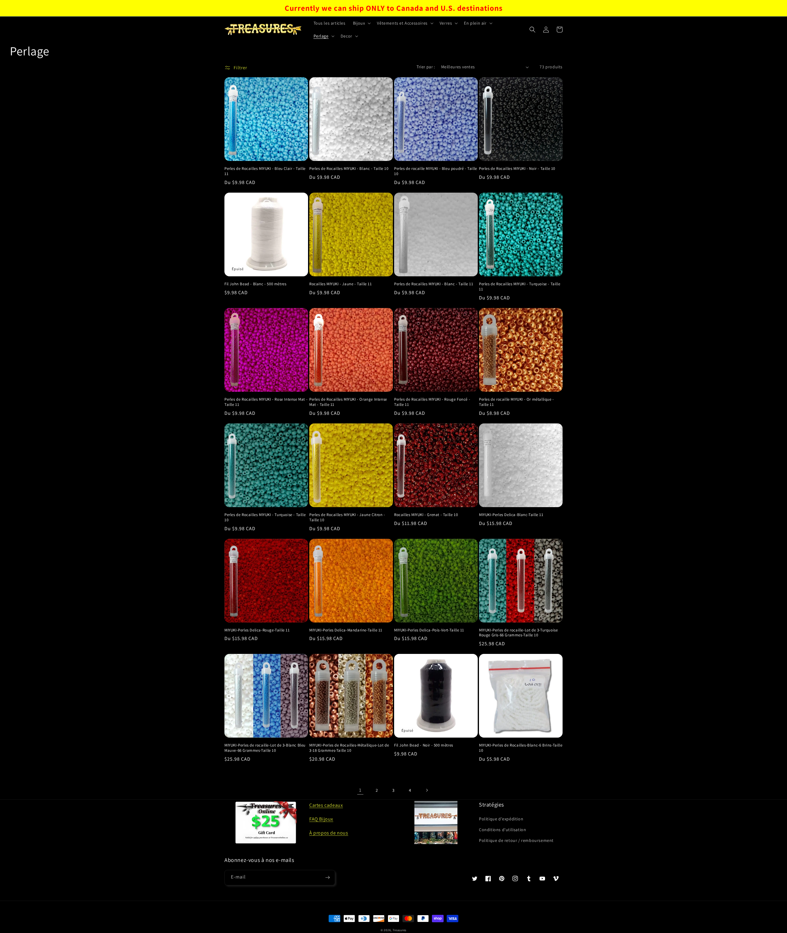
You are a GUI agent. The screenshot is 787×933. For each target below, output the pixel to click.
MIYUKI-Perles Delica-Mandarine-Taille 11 (345, 630)
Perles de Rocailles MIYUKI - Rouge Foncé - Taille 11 (432, 402)
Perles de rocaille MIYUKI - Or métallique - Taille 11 (516, 402)
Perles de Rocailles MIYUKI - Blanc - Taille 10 (349, 168)
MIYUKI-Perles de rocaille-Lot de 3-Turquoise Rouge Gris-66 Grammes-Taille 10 (518, 633)
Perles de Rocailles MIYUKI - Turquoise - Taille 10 (265, 517)
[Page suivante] (426, 790)
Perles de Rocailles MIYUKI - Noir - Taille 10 (517, 168)
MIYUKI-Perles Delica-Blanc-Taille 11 (511, 514)
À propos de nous (328, 833)
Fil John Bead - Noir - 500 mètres (423, 745)
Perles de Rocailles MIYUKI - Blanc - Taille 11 (433, 284)
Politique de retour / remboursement (516, 840)
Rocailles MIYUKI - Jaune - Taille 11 (340, 284)
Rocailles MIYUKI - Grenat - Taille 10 (426, 514)
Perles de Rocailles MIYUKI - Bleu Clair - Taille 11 (265, 171)
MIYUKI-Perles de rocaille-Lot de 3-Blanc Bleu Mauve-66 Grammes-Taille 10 (265, 748)
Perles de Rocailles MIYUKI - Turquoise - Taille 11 (519, 287)
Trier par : (426, 67)
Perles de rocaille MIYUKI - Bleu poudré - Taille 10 (435, 171)
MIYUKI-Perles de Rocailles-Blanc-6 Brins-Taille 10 (520, 748)
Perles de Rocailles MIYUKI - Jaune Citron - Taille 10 (347, 517)
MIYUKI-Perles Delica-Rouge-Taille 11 (257, 630)
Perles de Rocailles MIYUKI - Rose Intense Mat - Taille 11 (265, 402)
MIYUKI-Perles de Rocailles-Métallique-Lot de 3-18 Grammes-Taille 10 (349, 748)
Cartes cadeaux (326, 805)
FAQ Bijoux (321, 819)
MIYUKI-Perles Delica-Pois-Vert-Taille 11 (429, 630)
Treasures (399, 930)
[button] (361, 23)
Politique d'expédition (501, 819)
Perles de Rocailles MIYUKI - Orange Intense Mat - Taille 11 (348, 402)
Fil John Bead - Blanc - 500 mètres (255, 284)
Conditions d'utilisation (502, 829)
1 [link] (360, 790)
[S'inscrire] (327, 877)
